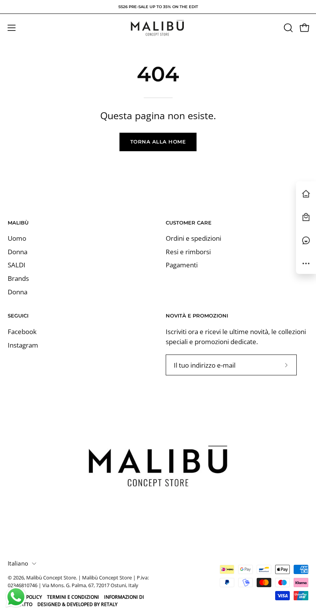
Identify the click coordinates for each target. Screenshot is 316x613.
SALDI (16, 265)
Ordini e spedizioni (193, 238)
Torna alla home (158, 142)
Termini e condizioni (73, 597)
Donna (17, 251)
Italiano (18, 563)
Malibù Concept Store (51, 577)
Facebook (22, 331)
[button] (287, 27)
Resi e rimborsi (188, 251)
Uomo (17, 238)
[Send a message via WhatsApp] (16, 597)
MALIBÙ (18, 223)
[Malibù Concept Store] (158, 28)
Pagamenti (182, 265)
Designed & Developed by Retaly (77, 604)
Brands (18, 278)
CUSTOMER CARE (189, 223)
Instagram (23, 344)
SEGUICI (18, 315)
